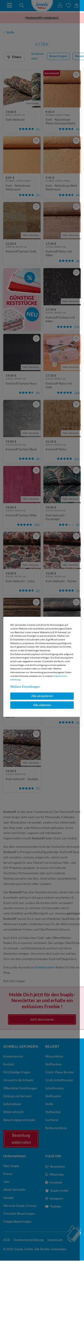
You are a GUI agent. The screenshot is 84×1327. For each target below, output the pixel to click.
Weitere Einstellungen (25, 687)
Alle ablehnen (42, 705)
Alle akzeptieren (42, 696)
